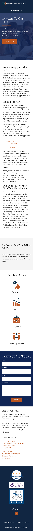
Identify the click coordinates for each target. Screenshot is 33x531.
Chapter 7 (13, 144)
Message (5, 383)
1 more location (7, 462)
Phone (4, 368)
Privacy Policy (17, 527)
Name (4, 360)
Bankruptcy (10, 141)
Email (4, 375)
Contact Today (9, 41)
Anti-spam (25, 527)
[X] (16, 513)
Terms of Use (8, 527)
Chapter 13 (13, 147)
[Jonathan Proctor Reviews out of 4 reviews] (16, 480)
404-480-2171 (17, 10)
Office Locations (10, 437)
